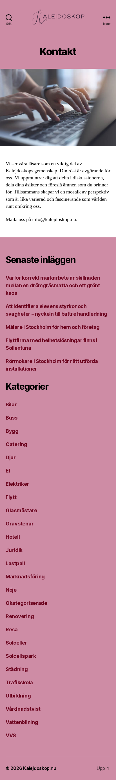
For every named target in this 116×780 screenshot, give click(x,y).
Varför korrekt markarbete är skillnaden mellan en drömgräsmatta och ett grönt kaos (53, 285)
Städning (17, 669)
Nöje (11, 590)
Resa (12, 629)
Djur (11, 457)
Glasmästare (21, 510)
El (8, 471)
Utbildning (18, 696)
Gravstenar (20, 524)
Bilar (11, 404)
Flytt (11, 497)
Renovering (20, 616)
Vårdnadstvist (23, 709)
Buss (11, 418)
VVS (11, 735)
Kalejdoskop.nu (39, 768)
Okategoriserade (26, 603)
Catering (16, 444)
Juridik (14, 550)
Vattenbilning (22, 722)
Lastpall (15, 563)
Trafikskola (19, 682)
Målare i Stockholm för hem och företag (53, 327)
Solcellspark (21, 656)
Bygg (12, 431)
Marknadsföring (25, 577)
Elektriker (17, 484)
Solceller (16, 643)
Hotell (13, 537)
